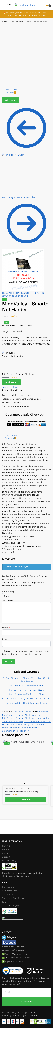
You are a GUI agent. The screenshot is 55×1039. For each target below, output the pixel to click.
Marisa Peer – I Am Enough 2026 (26, 690)
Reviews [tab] (10, 438)
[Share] (5, 1030)
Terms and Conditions (13, 898)
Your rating (8, 591)
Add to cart (10, 100)
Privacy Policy (9, 860)
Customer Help (9, 890)
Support (6, 857)
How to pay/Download (13, 950)
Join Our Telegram (11, 905)
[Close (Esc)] (7, 1030)
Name (6, 627)
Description (11, 89)
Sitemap (22, 1012)
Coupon (6, 853)
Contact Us (7, 894)
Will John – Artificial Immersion (26, 685)
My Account (8, 887)
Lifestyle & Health (17, 21)
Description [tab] (11, 435)
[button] (47, 5)
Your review (9, 600)
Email (6, 639)
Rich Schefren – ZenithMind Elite (26, 694)
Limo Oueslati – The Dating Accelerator (26, 703)
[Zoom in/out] (1, 1030)
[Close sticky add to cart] (3, 350)
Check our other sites (13, 946)
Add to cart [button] (25, 800)
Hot (14, 789)
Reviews (10, 92)
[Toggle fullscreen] (3, 1030)
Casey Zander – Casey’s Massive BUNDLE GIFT (26, 698)
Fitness (8, 789)
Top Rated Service (14, 961)
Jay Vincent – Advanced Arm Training (21, 791)
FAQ (4, 902)
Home (4, 21)
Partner (6, 849)
